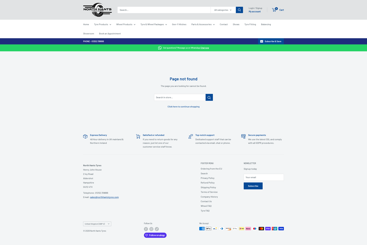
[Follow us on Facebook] (146, 229)
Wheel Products (124, 24)
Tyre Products (101, 24)
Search (204, 173)
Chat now (205, 48)
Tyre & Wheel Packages (152, 24)
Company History (209, 196)
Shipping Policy (208, 187)
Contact (224, 24)
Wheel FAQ (206, 205)
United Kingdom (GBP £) (95, 224)
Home (86, 24)
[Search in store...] (209, 97)
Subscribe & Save (273, 41)
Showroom (88, 33)
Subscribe (253, 185)
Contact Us (206, 201)
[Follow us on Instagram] (151, 229)
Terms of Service (209, 192)
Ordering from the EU (211, 168)
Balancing (266, 24)
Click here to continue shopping (184, 106)
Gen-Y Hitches (179, 24)
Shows (236, 24)
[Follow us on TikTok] (157, 229)
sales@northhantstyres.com (104, 197)
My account (255, 11)
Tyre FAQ (205, 210)
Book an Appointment (110, 33)
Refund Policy (208, 182)
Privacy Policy (207, 178)
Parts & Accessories (201, 24)
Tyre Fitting (250, 24)
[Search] (239, 10)
